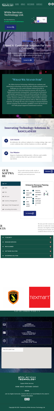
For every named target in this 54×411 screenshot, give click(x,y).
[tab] (11, 182)
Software (30, 4)
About (23, 4)
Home (17, 4)
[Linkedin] (52, 4)
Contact (39, 4)
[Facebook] (49, 4)
